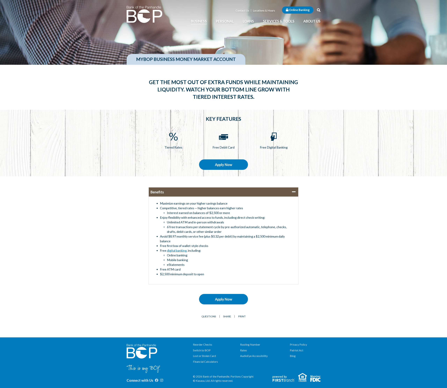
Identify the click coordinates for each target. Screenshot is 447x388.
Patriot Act (296, 350)
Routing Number (250, 344)
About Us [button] (311, 21)
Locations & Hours (264, 10)
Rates (243, 350)
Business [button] (199, 21)
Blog (293, 355)
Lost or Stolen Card (204, 355)
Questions (208, 316)
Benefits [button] (157, 192)
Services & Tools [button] (278, 21)
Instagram (161, 380)
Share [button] (227, 316)
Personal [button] (225, 21)
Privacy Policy (298, 344)
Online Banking (299, 10)
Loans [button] (248, 21)
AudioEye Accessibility (254, 355)
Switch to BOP (202, 350)
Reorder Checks (202, 344)
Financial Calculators (205, 361)
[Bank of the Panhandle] (144, 14)
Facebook (156, 380)
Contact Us (242, 10)
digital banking (177, 250)
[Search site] (318, 10)
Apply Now (223, 164)
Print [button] (242, 316)
